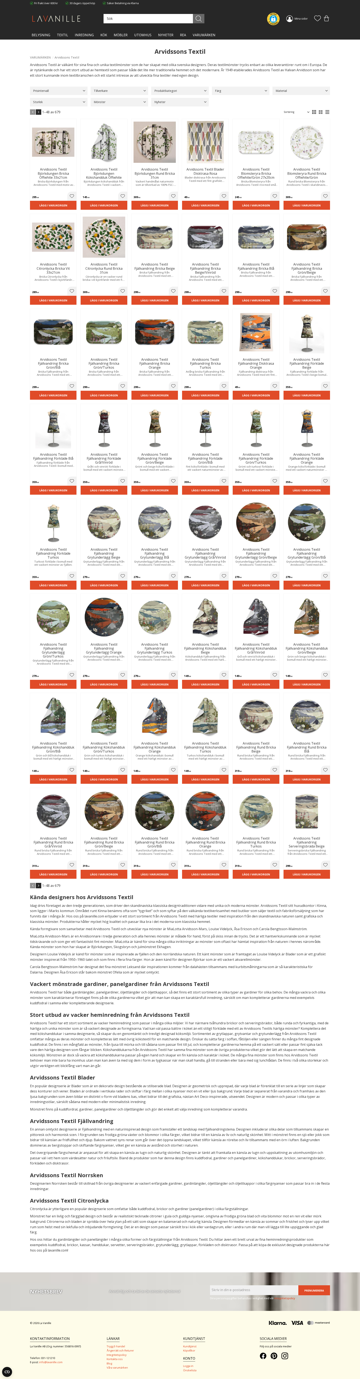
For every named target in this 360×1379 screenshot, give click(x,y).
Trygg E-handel (116, 1346)
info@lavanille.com (50, 1362)
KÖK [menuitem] (103, 35)
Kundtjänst (189, 1346)
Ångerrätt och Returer (120, 1350)
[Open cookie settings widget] (7, 1372)
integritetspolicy (284, 1298)
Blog (109, 1363)
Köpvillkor (189, 1350)
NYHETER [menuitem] (165, 35)
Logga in (188, 1366)
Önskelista (189, 1370)
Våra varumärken (117, 1367)
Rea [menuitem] (183, 35)
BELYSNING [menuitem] (41, 35)
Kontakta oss (115, 1359)
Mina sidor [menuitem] (301, 18)
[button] (317, 18)
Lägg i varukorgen (53, 205)
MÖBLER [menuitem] (121, 35)
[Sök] (198, 18)
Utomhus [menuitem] (142, 35)
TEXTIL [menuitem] (62, 35)
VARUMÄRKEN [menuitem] (204, 35)
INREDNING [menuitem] (84, 35)
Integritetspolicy (116, 1355)
